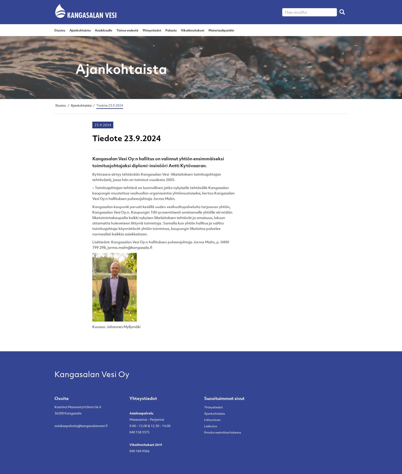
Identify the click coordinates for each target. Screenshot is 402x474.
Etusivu (59, 30)
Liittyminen (212, 420)
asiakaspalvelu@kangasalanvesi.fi (81, 426)
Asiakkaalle (103, 30)
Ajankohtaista (80, 30)
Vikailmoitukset (192, 30)
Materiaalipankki (221, 30)
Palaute (171, 30)
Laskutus (210, 426)
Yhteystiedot (151, 30)
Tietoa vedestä (127, 30)
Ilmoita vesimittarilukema (222, 432)
